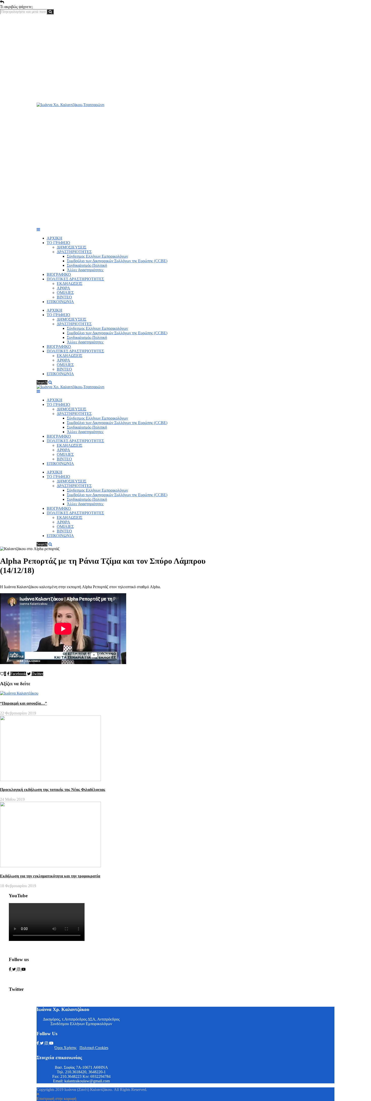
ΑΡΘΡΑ (63, 288)
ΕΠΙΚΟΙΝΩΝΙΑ (60, 302)
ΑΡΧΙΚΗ (54, 238)
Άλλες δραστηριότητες (85, 270)
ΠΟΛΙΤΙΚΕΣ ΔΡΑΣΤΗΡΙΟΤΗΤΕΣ (75, 279)
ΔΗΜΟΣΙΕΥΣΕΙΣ (71, 247)
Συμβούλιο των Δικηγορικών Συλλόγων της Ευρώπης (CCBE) (117, 261)
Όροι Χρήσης (65, 1048)
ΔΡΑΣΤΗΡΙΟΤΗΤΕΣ (74, 252)
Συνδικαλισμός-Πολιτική (87, 265)
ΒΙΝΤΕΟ (64, 297)
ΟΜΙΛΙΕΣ (65, 292)
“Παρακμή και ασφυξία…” (23, 703)
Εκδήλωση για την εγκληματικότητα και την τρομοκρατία (50, 876)
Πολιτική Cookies (94, 1048)
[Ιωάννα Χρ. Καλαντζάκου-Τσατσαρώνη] (70, 105)
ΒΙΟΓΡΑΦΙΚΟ (59, 274)
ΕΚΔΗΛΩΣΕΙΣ (69, 283)
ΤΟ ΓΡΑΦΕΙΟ (58, 243)
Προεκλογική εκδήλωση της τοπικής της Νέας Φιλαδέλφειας (52, 789)
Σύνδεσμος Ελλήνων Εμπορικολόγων (97, 256)
